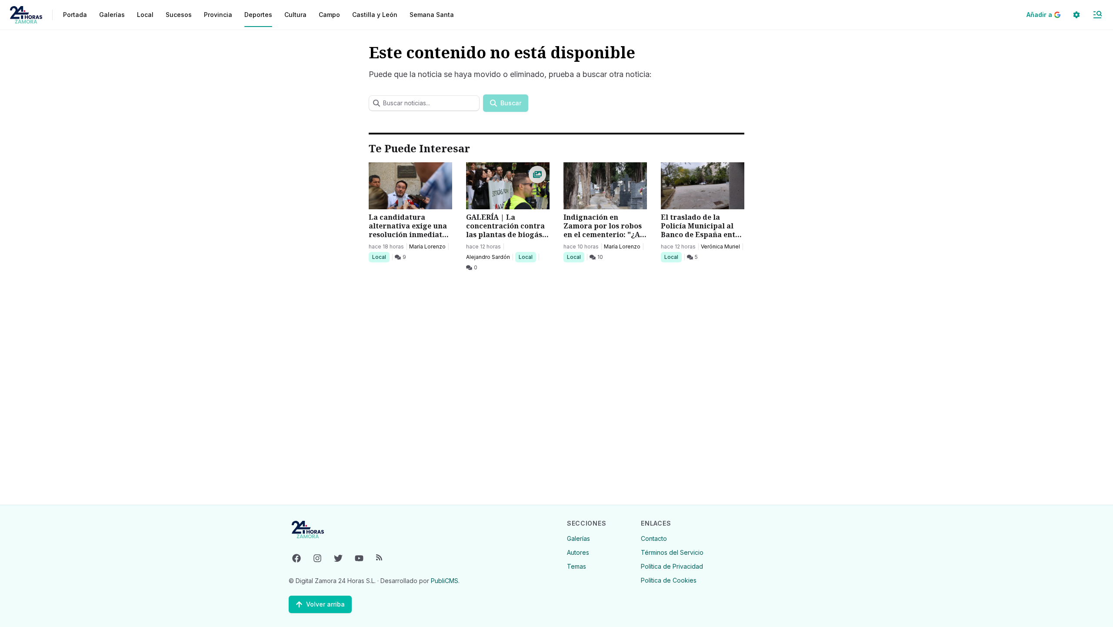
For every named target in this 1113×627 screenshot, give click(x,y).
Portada (75, 14)
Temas (576, 566)
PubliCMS (444, 580)
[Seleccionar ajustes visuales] (1076, 15)
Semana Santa (432, 14)
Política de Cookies (668, 580)
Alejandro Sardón (488, 257)
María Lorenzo (427, 246)
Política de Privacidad (672, 566)
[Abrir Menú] (1097, 14)
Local (381, 256)
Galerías (112, 14)
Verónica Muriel (720, 246)
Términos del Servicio (672, 552)
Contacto (654, 538)
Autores (578, 552)
